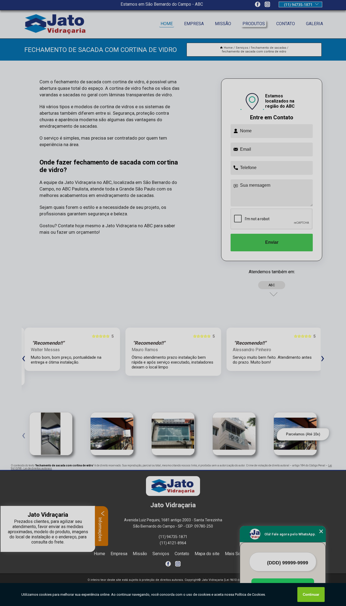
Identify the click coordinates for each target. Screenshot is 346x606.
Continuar (311, 594)
